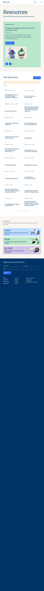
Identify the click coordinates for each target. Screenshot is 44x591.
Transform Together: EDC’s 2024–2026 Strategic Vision (20, 29)
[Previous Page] (16, 211)
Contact (16, 281)
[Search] (38, 82)
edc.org (6, 2)
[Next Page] (28, 211)
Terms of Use (29, 279)
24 (25, 211)
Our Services (6, 281)
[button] (6, 64)
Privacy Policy (29, 280)
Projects (17, 279)
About (4, 278)
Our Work (5, 279)
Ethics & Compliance (30, 278)
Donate (16, 283)
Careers (16, 278)
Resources (5, 283)
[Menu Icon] (41, 2)
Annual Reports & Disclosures (32, 282)
